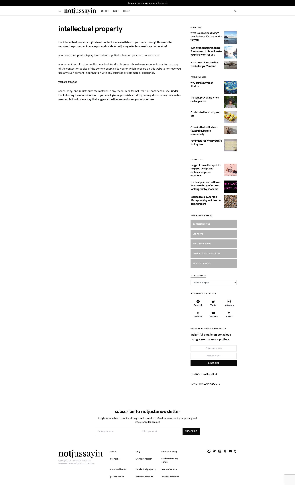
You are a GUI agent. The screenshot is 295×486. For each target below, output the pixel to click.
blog (138, 451)
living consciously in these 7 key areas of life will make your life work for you (206, 51)
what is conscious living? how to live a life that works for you (206, 36)
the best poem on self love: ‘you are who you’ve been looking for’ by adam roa (206, 186)
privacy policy (117, 476)
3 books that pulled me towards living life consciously (204, 131)
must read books (118, 469)
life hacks (114, 459)
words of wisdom (144, 459)
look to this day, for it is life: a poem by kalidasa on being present (206, 200)
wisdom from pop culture (169, 460)
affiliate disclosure (144, 476)
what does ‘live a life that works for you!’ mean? (205, 64)
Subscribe (214, 363)
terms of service (169, 469)
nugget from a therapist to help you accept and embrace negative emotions (205, 170)
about (113, 451)
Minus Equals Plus (86, 463)
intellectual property (146, 469)
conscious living (169, 451)
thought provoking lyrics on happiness (205, 99)
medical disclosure (170, 476)
